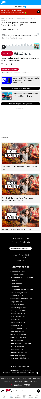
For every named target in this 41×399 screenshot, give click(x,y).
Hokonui (26, 381)
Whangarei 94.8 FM (17, 272)
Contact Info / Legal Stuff (20, 255)
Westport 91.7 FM (17, 331)
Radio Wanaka (18, 381)
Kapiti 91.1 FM (15, 319)
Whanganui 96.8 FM (17, 310)
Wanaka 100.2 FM (17, 346)
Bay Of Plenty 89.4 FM (18, 293)
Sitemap (31, 373)
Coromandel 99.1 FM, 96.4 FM (21, 278)
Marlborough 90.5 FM (18, 328)
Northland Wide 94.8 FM (19, 358)
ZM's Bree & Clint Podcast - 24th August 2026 (20, 156)
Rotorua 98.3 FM (16, 296)
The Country (33, 381)
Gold (38, 378)
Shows (11, 18)
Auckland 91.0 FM (16, 275)
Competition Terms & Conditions (14, 373)
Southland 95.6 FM (17, 355)
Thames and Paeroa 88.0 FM (21, 290)
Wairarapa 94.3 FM (17, 316)
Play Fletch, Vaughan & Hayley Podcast (20, 98)
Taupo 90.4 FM (16, 301)
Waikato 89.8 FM (16, 287)
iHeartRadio (20, 261)
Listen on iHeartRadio (20, 391)
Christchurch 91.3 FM (18, 337)
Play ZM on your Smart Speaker (20, 83)
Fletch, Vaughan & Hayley (24, 18)
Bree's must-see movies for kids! (20, 218)
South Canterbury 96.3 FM (20, 343)
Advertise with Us (20, 258)
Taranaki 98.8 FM (17, 304)
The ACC (17, 378)
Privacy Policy (14, 370)
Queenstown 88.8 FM (18, 352)
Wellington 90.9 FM (17, 322)
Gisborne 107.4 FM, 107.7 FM (21, 298)
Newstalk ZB (4, 378)
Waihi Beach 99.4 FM (18, 284)
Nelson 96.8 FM (16, 325)
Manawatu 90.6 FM (17, 313)
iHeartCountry (8, 381)
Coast (29, 378)
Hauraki (24, 378)
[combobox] (15, 64)
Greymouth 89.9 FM (18, 334)
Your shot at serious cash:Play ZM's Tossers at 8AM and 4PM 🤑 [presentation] (20, 12)
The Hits (11, 378)
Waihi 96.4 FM (15, 281)
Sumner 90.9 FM (16, 340)
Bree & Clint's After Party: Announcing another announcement (20, 188)
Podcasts (4, 20)
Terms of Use (26, 370)
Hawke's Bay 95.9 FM (18, 307)
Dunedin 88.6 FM (16, 349)
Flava (34, 378)
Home (2, 18)
